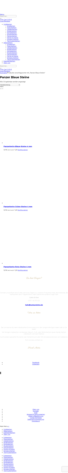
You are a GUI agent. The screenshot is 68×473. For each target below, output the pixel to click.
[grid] (0, 88)
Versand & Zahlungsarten (36, 414)
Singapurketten (13, 39)
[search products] (0, 18)
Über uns (7, 63)
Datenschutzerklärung (36, 419)
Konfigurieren (23, 150)
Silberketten (8, 43)
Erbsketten (11, 26)
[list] (2, 88)
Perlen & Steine (12, 38)
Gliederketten (12, 29)
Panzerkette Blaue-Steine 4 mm (18, 146)
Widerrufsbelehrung (35, 416)
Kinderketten (12, 31)
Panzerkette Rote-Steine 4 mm (17, 267)
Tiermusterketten (13, 41)
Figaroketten (11, 28)
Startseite (3, 73)
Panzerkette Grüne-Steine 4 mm (18, 207)
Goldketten (8, 24)
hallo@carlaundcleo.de (34, 305)
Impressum (36, 421)
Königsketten (12, 33)
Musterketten (12, 34)
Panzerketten (12, 36)
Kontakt (36, 411)
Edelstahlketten (9, 61)
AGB (35, 413)
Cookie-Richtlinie (36, 418)
